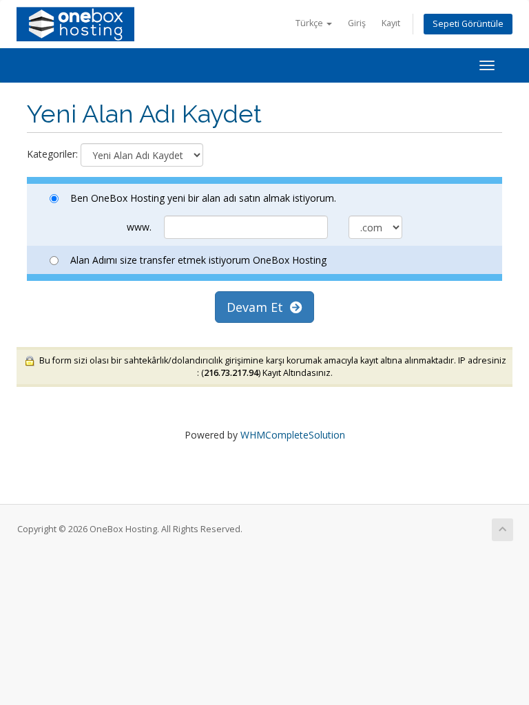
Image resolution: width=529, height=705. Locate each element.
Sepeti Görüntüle (468, 24)
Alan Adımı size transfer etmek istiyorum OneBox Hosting (198, 259)
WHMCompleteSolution (292, 434)
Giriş (357, 23)
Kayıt (391, 23)
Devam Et (258, 307)
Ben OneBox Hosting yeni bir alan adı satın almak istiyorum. (203, 197)
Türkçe (310, 23)
